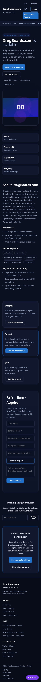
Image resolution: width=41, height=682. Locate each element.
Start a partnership (15, 322)
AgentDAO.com (8, 612)
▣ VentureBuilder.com (25, 23)
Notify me (33, 518)
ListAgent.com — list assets (13, 632)
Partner (34, 4)
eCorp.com (7, 605)
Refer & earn (7, 629)
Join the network (14, 379)
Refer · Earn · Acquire (29, 15)
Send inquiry (15, 480)
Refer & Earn (32, 677)
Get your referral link (20, 560)
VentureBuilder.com (10, 615)
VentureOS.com (8, 608)
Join (25, 4)
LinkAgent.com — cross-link (13, 636)
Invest (34, 9)
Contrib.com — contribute (12, 625)
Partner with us (11, 74)
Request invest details (16, 351)
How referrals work (20, 567)
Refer (26, 9)
